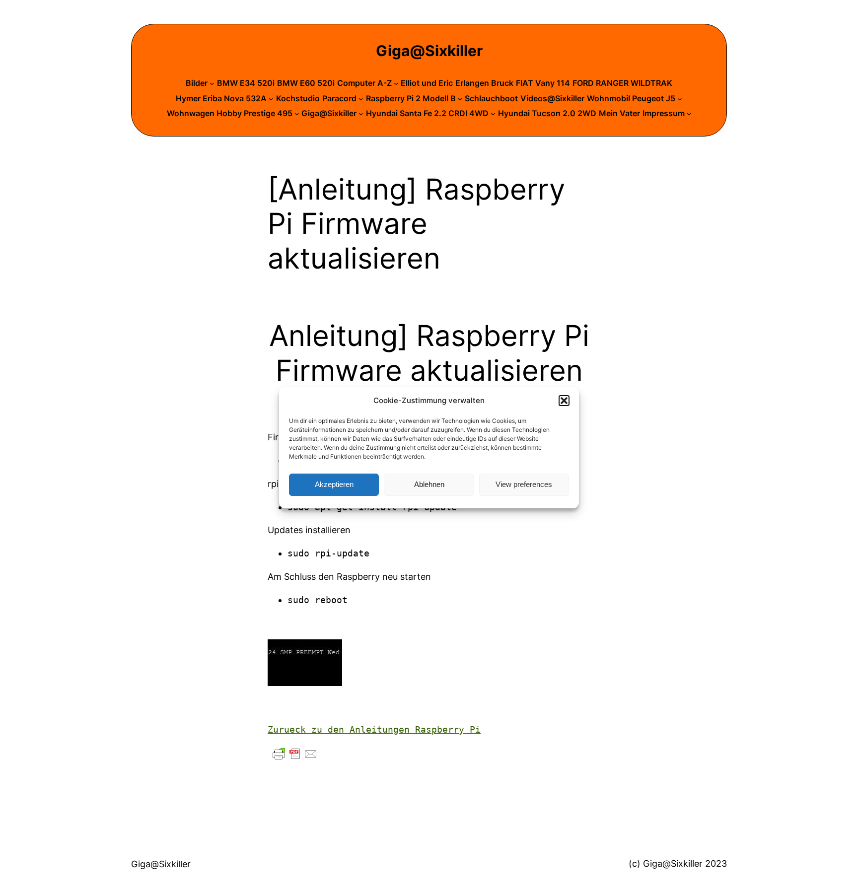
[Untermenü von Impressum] (689, 113)
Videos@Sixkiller (552, 98)
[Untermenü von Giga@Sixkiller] (360, 113)
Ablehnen (429, 484)
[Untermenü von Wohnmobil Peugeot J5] (679, 98)
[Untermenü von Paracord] (360, 98)
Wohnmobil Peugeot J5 (631, 98)
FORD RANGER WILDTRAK (622, 83)
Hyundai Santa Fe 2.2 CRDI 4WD (427, 113)
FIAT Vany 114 (543, 83)
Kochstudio (298, 98)
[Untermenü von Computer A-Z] (396, 83)
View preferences (524, 484)
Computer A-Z (364, 83)
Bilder (197, 83)
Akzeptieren (334, 484)
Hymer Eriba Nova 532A (221, 98)
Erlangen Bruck (484, 83)
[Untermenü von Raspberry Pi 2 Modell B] (460, 98)
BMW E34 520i (246, 83)
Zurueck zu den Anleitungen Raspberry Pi (374, 729)
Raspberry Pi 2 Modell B (411, 98)
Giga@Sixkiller (429, 51)
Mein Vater (619, 113)
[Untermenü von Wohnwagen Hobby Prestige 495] (296, 113)
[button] (564, 401)
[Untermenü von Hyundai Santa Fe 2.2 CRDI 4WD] (493, 113)
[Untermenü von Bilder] (212, 83)
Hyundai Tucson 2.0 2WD (547, 113)
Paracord (339, 98)
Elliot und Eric (427, 83)
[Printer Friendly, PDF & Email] (295, 753)
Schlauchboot (491, 98)
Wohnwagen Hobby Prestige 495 (229, 113)
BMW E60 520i (306, 83)
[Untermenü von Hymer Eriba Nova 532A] (271, 98)
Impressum (664, 113)
